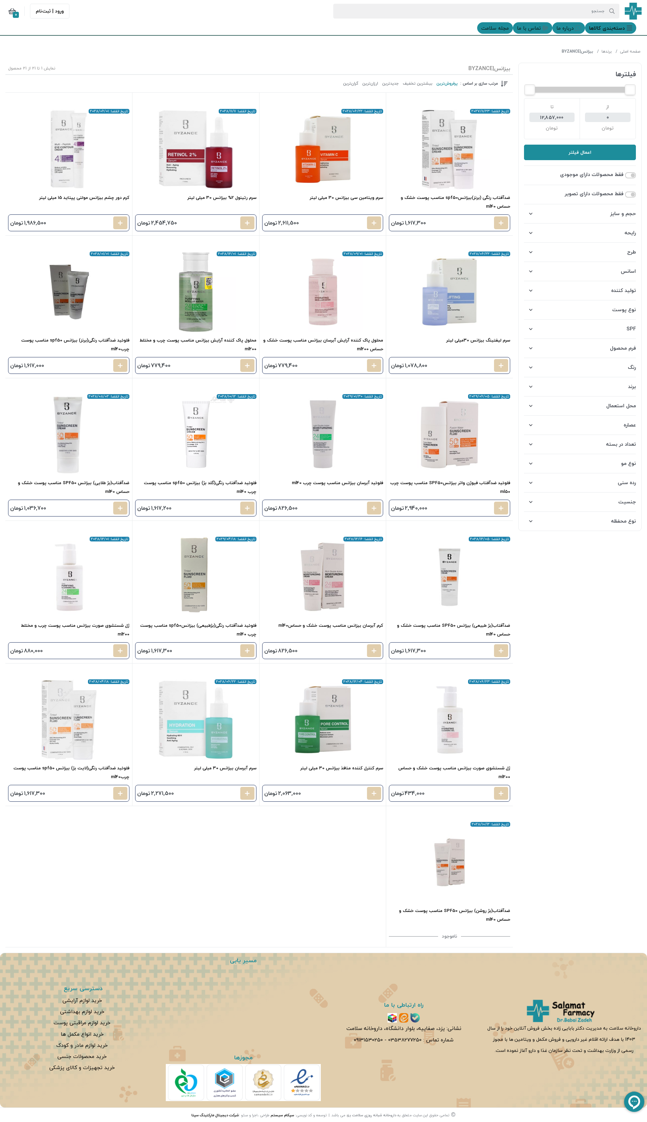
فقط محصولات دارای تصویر (594, 193)
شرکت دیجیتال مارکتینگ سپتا (215, 1115)
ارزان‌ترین (370, 83)
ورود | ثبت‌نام (50, 11)
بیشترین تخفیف (417, 83)
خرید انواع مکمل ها (82, 1034)
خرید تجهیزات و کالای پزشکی (82, 1067)
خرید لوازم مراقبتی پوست (82, 1022)
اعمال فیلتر (579, 152)
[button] (610, 28)
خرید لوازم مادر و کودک (82, 1045)
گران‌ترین (350, 83)
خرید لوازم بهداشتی (82, 1011)
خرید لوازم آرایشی (82, 1000)
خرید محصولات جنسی (82, 1056)
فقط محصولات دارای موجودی (591, 174)
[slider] (630, 89)
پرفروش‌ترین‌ (447, 83)
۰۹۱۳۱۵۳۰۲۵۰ (368, 1039)
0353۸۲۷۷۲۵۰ (405, 1039)
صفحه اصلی (630, 51)
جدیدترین (390, 83)
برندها (607, 51)
